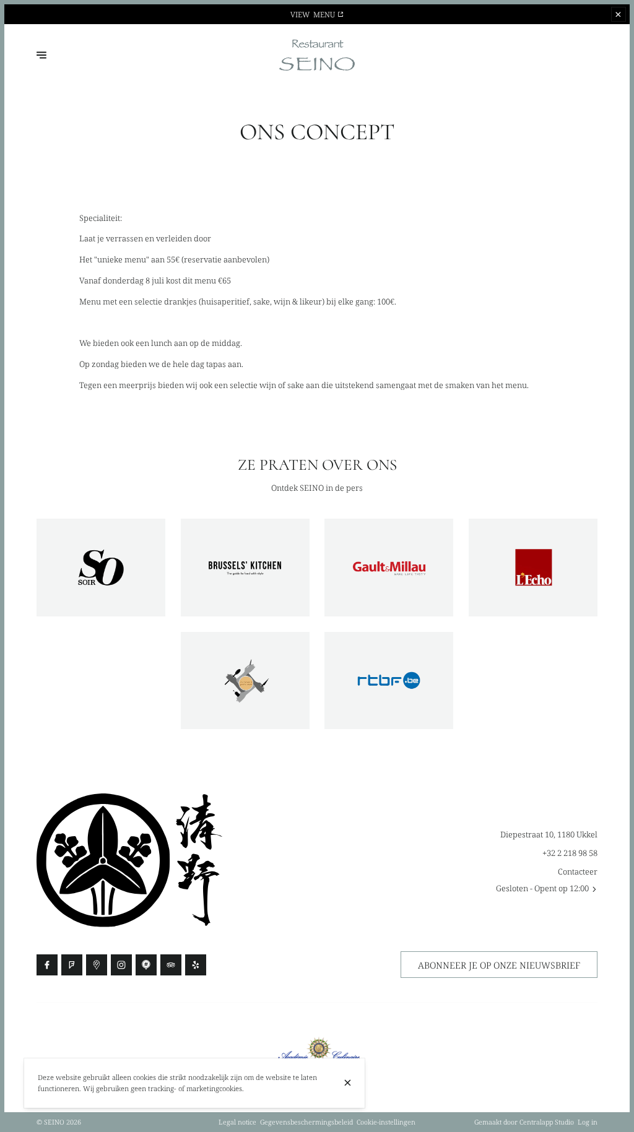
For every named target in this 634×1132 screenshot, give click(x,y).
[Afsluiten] (348, 1082)
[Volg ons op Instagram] (121, 964)
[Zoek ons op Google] (96, 964)
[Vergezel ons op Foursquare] (71, 964)
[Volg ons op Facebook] (47, 964)
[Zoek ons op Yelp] (195, 964)
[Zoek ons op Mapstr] (146, 964)
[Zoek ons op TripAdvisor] (170, 964)
